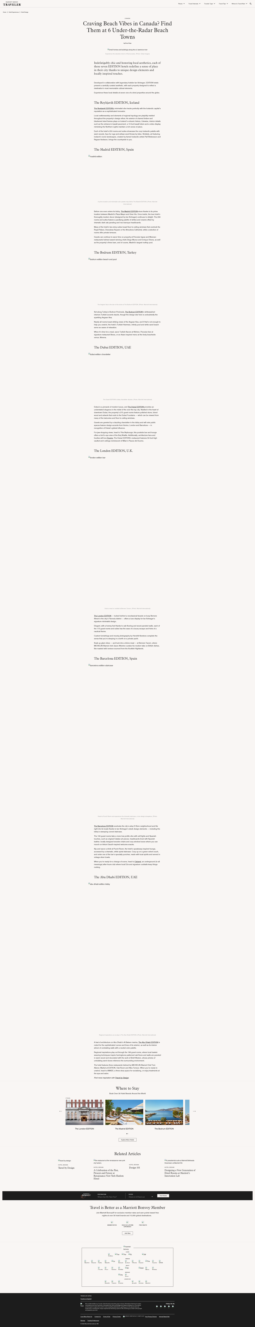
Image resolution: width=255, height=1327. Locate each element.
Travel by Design (122, 1078)
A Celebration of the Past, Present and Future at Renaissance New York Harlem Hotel (109, 1174)
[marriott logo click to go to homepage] (12, 3)
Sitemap (82, 1320)
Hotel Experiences (14, 12)
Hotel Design (24, 12)
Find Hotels (163, 1195)
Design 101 (134, 1167)
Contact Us (98, 1316)
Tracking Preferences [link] (93, 1320)
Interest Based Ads (164, 1316)
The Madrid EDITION (129, 211)
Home (4, 12)
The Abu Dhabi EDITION (148, 1042)
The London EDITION (102, 616)
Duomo (110, 438)
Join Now (127, 1233)
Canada (127, 18)
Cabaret (138, 862)
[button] (181, 3)
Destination (102, 1194)
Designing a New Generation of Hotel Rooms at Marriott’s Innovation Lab (180, 1173)
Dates (131, 1194)
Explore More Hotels (127, 1140)
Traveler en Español (85, 1299)
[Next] (194, 1111)
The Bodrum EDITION (134, 312)
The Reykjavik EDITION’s (104, 108)
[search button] (250, 3)
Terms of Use (106, 1316)
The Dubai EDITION (136, 407)
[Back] (60, 1111)
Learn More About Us (86, 1316)
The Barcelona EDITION (103, 826)
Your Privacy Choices (151, 1316)
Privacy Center (117, 1316)
